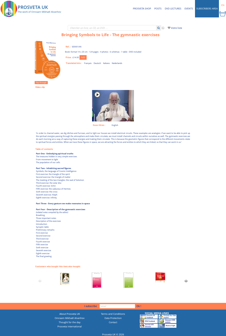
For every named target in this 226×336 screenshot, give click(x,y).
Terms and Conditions (113, 313)
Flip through (41, 82)
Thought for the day (69, 322)
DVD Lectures (173, 8)
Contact (113, 322)
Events (189, 8)
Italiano (106, 63)
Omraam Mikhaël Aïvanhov (69, 318)
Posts (158, 8)
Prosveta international (69, 326)
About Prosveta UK (69, 313)
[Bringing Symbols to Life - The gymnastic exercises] (48, 78)
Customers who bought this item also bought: (58, 266)
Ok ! (138, 306)
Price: (68, 57)
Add (83, 57)
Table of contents (44, 149)
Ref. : (68, 46)
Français (88, 63)
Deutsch (97, 63)
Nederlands (117, 63)
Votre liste (176, 27)
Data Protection (113, 318)
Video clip (40, 87)
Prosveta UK (108, 334)
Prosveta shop (142, 8)
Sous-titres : (99, 125)
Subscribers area (207, 8)
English (115, 125)
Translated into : (74, 63)
